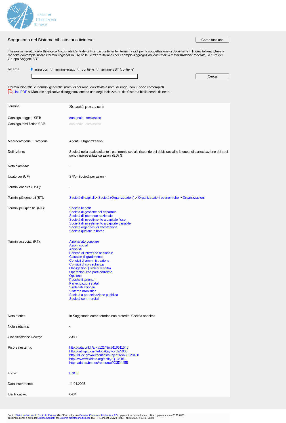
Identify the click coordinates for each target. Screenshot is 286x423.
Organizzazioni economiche (158, 197)
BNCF (73, 373)
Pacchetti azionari (82, 279)
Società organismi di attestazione (93, 227)
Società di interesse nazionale (91, 216)
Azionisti (75, 249)
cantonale (76, 118)
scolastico (93, 118)
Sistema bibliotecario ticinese (74, 418)
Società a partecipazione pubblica (93, 295)
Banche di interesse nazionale (91, 253)
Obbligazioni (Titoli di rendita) (90, 268)
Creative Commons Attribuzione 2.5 (98, 415)
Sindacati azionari (82, 287)
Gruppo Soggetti (46, 418)
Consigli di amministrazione (89, 260)
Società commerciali (84, 298)
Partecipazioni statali (84, 283)
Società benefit (80, 208)
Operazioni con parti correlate (90, 272)
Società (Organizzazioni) (116, 197)
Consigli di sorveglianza (86, 264)
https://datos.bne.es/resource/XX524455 (98, 363)
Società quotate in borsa (86, 231)
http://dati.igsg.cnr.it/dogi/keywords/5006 (98, 351)
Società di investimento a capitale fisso (97, 219)
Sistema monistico (82, 291)
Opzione (75, 276)
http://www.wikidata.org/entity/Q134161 (97, 359)
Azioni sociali (78, 245)
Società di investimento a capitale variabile (100, 223)
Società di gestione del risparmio (92, 212)
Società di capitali (82, 197)
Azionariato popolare (84, 241)
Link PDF (20, 92)
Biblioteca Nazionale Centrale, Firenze (36, 415)
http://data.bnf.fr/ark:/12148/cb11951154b (98, 347)
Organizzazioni (193, 197)
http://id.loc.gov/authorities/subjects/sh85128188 (104, 355)
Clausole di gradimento (86, 257)
